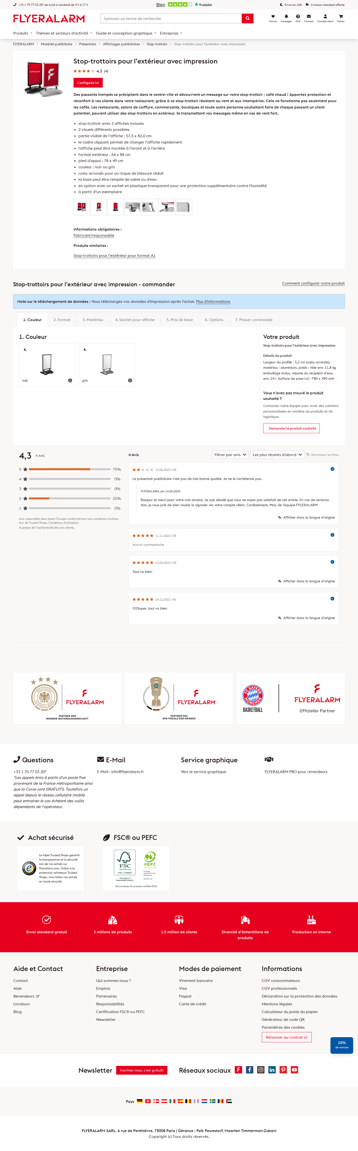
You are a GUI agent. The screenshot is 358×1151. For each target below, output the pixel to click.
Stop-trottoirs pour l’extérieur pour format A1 (115, 255)
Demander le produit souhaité (292, 428)
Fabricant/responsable (94, 235)
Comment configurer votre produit (313, 283)
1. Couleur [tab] (32, 319)
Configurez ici (88, 83)
